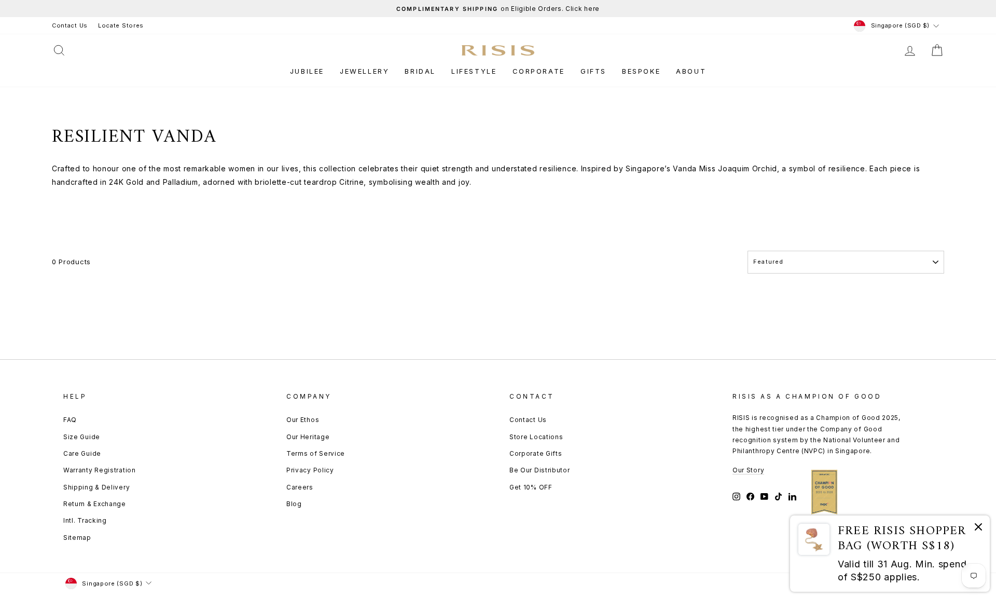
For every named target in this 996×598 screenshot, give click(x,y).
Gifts (593, 71)
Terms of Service (315, 453)
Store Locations (536, 437)
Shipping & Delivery (96, 487)
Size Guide (81, 437)
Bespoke (641, 71)
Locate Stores (121, 25)
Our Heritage (307, 437)
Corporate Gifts (535, 453)
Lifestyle (473, 71)
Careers (299, 487)
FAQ (70, 420)
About (691, 71)
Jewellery (364, 71)
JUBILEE (307, 71)
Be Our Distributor (539, 470)
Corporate (539, 71)
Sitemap (77, 537)
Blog (294, 504)
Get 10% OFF (530, 487)
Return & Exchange (94, 504)
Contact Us (70, 25)
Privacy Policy (310, 470)
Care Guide (82, 453)
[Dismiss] (978, 529)
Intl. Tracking (85, 520)
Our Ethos (302, 420)
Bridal (420, 71)
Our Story (748, 470)
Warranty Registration (99, 470)
